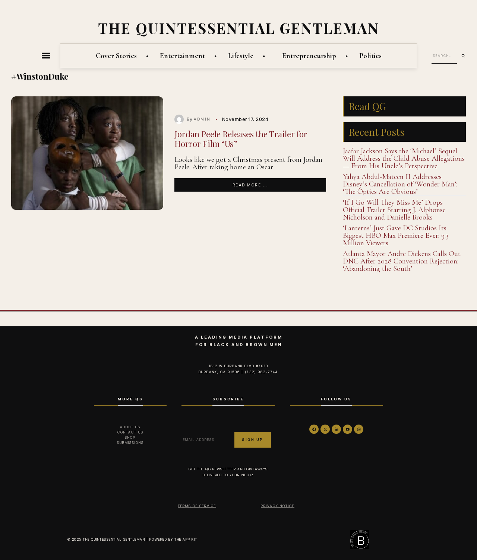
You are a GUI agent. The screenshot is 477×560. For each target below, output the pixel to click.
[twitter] (325, 429)
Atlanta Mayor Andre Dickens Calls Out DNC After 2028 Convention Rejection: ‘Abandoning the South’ (402, 261)
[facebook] (314, 429)
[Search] (466, 56)
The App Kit (186, 539)
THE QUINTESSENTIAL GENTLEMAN (238, 28)
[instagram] (358, 429)
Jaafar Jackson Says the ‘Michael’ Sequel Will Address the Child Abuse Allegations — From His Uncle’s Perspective (404, 158)
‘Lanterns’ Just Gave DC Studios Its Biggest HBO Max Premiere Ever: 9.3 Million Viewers (396, 235)
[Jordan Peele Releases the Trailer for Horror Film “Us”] (87, 153)
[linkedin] (336, 429)
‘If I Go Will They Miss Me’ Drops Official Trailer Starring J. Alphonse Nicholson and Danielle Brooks (394, 210)
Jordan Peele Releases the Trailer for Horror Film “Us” (240, 138)
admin (202, 119)
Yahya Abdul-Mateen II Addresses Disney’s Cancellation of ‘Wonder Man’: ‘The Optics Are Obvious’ (400, 184)
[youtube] (347, 429)
